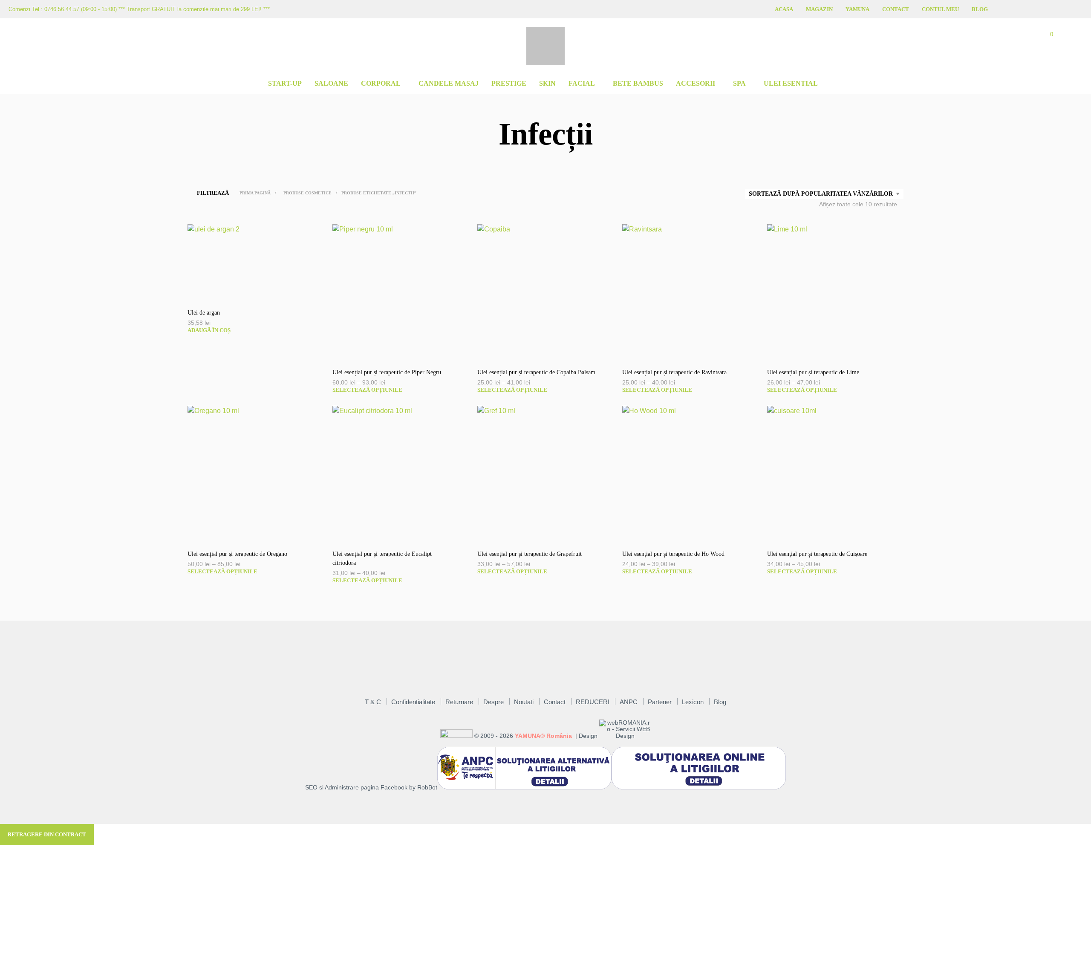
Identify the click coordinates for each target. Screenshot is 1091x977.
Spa (739, 83)
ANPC (629, 701)
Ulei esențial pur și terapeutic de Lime (813, 372)
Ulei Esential (791, 83)
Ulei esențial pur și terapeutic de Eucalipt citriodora (382, 558)
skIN (547, 83)
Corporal (381, 83)
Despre (493, 701)
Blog (980, 9)
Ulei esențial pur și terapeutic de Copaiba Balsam (536, 372)
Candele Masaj (449, 83)
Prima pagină (255, 193)
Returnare (459, 701)
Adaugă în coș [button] (209, 330)
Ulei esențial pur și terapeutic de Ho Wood (673, 554)
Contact (895, 9)
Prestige (508, 83)
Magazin (819, 9)
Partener (660, 701)
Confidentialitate (413, 701)
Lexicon (693, 701)
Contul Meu (940, 9)
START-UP (285, 83)
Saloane (331, 83)
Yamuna (857, 9)
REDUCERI (592, 701)
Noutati (524, 701)
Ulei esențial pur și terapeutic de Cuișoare (817, 554)
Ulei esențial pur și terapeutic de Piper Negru (386, 372)
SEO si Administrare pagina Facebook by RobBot (371, 787)
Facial (582, 83)
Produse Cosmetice (307, 193)
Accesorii (695, 83)
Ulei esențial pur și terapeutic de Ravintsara (674, 372)
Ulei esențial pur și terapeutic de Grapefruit (529, 554)
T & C (373, 701)
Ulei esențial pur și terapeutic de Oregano (237, 554)
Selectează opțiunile (367, 390)
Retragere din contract (47, 834)
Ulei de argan (204, 312)
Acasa (784, 9)
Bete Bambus (638, 83)
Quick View (259, 292)
